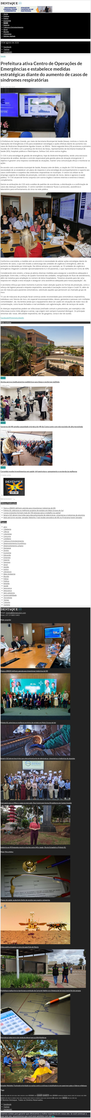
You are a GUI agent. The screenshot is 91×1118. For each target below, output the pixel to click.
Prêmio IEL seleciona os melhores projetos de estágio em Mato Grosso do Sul (33, 510)
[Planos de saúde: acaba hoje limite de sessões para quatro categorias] (35, 896)
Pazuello (32, 1097)
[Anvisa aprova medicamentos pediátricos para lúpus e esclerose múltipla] (42, 375)
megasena (14, 1097)
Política (6, 16)
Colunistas (7, 34)
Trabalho (60, 1097)
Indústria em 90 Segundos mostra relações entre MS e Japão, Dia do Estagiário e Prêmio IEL (33, 847)
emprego (69, 1095)
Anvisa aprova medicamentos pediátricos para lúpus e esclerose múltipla (30, 382)
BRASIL (8, 1095)
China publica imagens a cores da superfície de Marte (20, 947)
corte (35, 1095)
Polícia (5, 18)
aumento (2, 1095)
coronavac (31, 1095)
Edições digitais (9, 36)
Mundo (6, 32)
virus (71, 1097)
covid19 (45, 1095)
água (76, 1097)
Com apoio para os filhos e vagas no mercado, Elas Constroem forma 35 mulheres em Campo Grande (36, 803)
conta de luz (22, 1095)
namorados (25, 1097)
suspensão (56, 1097)
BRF (11, 1095)
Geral (5, 29)
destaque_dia (60, 1095)
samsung (42, 1097)
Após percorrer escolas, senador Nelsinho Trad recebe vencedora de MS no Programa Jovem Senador (42, 517)
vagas (69, 1097)
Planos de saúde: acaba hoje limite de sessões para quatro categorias (25, 900)
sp (53, 1098)
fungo (82, 1095)
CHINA (18, 1095)
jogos (6, 1097)
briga (13, 1095)
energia (72, 1095)
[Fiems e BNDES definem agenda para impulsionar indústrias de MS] (35, 667)
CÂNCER (50, 1095)
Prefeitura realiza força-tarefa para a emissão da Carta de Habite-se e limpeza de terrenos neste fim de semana (41, 991)
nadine (21, 1097)
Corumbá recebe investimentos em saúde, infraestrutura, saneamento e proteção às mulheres (39, 471)
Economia (7, 21)
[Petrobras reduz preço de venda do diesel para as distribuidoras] (35, 1034)
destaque (55, 1095)
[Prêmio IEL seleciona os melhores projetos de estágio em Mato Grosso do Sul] (35, 719)
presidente (38, 1097)
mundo (17, 1097)
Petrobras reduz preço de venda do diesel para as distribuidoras (23, 1038)
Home (5, 14)
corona (26, 1095)
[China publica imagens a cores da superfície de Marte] (35, 943)
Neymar (28, 1097)
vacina (64, 1097)
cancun (15, 1095)
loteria (9, 1097)
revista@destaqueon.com (16, 613)
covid (39, 1095)
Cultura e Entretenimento (13, 27)
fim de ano (79, 1095)
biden (5, 1095)
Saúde (5, 23)
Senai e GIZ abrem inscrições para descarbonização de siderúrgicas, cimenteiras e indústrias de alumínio (44, 515)
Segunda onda (49, 1097)
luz (11, 1097)
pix (34, 1097)
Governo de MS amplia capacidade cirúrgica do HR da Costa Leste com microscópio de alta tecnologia (42, 427)
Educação (65, 1095)
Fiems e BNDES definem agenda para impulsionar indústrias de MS (29, 508)
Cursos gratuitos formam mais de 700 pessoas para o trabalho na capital (32, 513)
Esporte (6, 25)
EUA (75, 1095)
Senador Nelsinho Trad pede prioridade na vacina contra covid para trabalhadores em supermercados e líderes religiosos (44, 1086)
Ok (53, 1116)
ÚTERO (73, 1097)
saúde (45, 1097)
